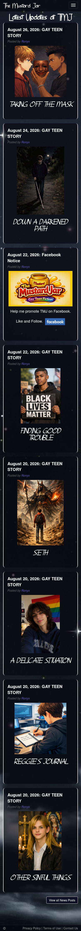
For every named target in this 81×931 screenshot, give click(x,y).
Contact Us (70, 928)
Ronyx (25, 41)
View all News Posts (62, 900)
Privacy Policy (32, 928)
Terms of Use (52, 928)
